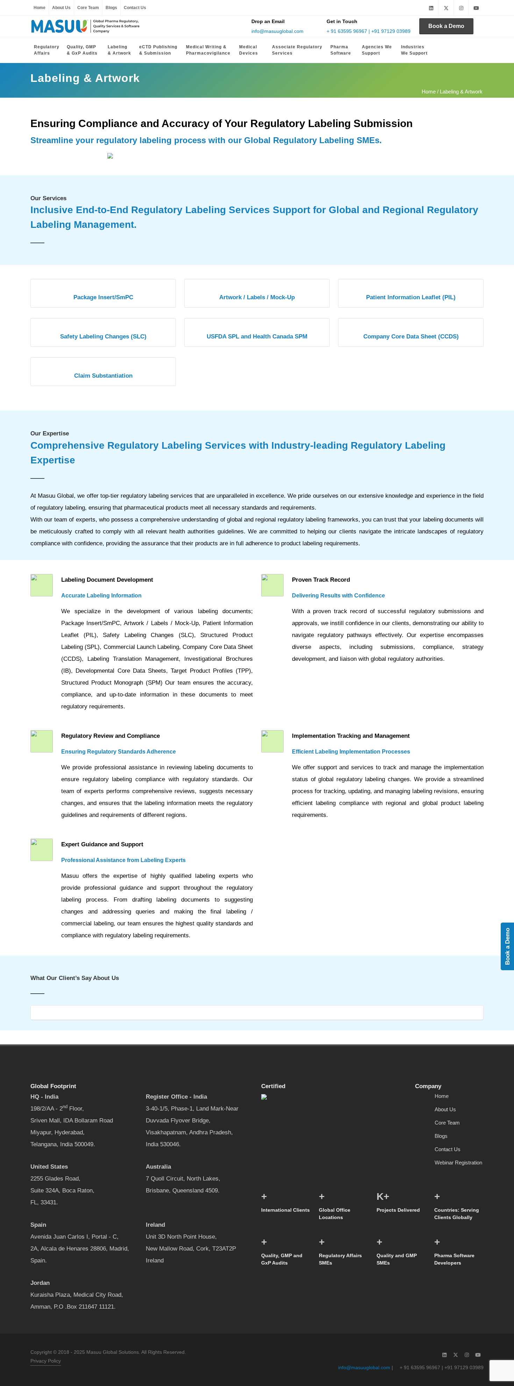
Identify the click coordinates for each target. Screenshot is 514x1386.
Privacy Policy (45, 1361)
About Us (61, 7)
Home (39, 7)
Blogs (111, 7)
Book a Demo (446, 26)
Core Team (88, 7)
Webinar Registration (458, 1163)
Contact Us (135, 7)
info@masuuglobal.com (277, 31)
